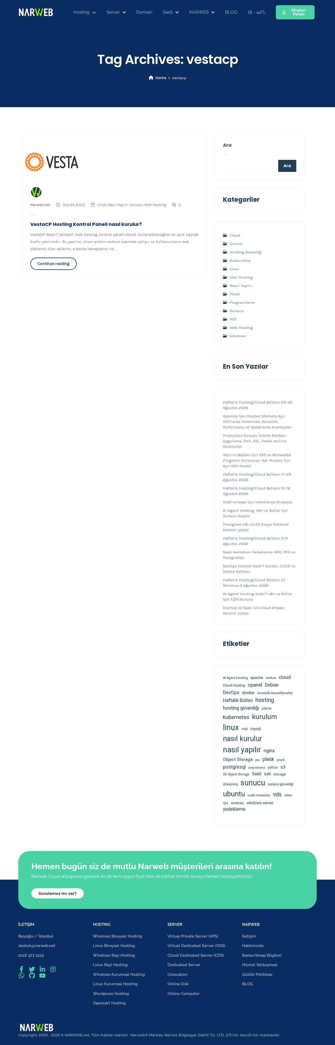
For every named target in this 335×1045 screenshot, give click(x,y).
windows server (260, 803)
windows (237, 803)
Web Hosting (155, 205)
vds (277, 794)
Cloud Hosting (234, 685)
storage (279, 774)
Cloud (235, 235)
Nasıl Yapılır (118, 205)
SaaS (256, 774)
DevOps (231, 692)
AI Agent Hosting (235, 678)
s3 (283, 767)
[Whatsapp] (21, 975)
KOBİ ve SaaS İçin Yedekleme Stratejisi (257, 502)
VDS (233, 319)
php (257, 760)
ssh (267, 773)
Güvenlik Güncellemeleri (275, 693)
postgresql (234, 767)
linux (231, 727)
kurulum (264, 717)
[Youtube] (42, 975)
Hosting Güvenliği (246, 252)
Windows (238, 336)
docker (248, 692)
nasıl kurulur (242, 738)
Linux (101, 205)
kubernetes (236, 717)
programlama (256, 767)
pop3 (280, 760)
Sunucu (136, 205)
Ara (227, 145)
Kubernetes (240, 260)
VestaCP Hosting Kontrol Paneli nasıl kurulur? (86, 224)
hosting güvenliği (241, 708)
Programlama (242, 302)
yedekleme (234, 809)
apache (256, 677)
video (288, 795)
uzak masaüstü (259, 795)
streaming (230, 784)
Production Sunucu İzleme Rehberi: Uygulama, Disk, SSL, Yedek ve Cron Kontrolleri (255, 441)
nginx (269, 750)
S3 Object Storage (236, 774)
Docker (236, 243)
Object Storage (238, 759)
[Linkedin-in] (42, 969)
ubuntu (234, 794)
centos (271, 678)
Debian (272, 685)
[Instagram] (53, 969)
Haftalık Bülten (238, 700)
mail (245, 729)
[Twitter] (32, 969)
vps (225, 803)
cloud (285, 677)
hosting (264, 700)
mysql (255, 728)
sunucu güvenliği (280, 784)
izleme (266, 708)
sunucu (253, 782)
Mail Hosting (241, 277)
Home (160, 77)
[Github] (32, 975)
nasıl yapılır (242, 749)
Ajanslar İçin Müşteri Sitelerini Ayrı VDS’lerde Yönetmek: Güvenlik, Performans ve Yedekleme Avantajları (257, 421)
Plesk (235, 294)
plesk (268, 759)
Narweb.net (40, 205)
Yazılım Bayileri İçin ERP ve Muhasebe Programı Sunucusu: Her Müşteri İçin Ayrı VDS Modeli (257, 460)
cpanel (255, 685)
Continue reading (53, 263)
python (273, 767)
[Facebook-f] (21, 969)
